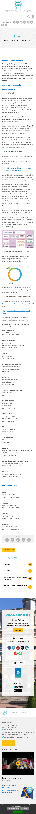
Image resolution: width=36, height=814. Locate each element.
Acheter (7, 564)
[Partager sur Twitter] (12, 540)
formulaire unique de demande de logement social (18, 304)
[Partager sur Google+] (18, 540)
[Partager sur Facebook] (7, 540)
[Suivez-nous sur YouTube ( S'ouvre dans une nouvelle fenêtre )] (18, 648)
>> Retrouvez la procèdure (12, 85)
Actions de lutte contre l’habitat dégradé (15, 587)
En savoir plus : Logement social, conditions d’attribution (18, 169)
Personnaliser (18, 812)
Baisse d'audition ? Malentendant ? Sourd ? (17, 737)
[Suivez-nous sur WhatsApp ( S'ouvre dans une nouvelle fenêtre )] (20, 653)
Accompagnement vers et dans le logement (15, 578)
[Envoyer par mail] (29, 540)
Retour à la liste (9, 550)
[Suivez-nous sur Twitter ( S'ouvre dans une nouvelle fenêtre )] (13, 648)
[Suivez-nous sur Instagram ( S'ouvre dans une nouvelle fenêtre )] (22, 648)
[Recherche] (28, 16)
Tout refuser (24, 808)
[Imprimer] (23, 540)
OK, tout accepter (13, 808)
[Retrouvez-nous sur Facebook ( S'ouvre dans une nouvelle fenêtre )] (9, 648)
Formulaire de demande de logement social (16, 312)
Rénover (7, 571)
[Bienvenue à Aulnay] (18, 763)
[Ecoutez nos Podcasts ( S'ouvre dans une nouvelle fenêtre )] (16, 653)
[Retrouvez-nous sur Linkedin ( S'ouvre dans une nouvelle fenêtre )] (27, 648)
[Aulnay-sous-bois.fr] (18, 5)
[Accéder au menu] (33, 16)
